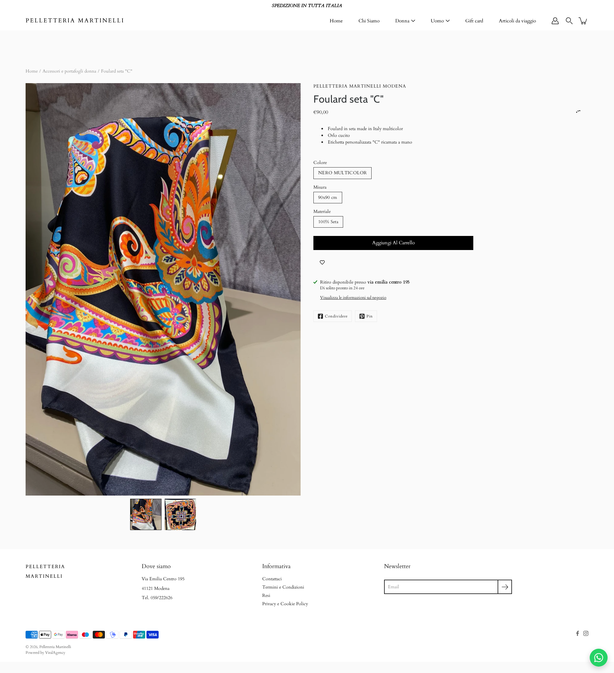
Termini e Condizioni (283, 587)
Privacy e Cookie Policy (285, 604)
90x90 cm (327, 197)
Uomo (437, 21)
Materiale (322, 211)
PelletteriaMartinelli (45, 571)
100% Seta (328, 222)
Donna (402, 21)
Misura (320, 187)
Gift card (474, 21)
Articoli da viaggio (517, 21)
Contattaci (272, 579)
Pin (369, 316)
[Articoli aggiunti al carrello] (583, 21)
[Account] (555, 21)
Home (336, 21)
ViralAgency (55, 652)
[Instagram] (585, 633)
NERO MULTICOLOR (342, 173)
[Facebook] (577, 633)
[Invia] (505, 587)
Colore (320, 163)
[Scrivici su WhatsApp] (599, 658)
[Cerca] (569, 21)
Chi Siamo (369, 21)
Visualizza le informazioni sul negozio (353, 298)
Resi (266, 595)
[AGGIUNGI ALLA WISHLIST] (322, 262)
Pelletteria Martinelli (75, 21)
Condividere (336, 316)
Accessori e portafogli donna (69, 71)
